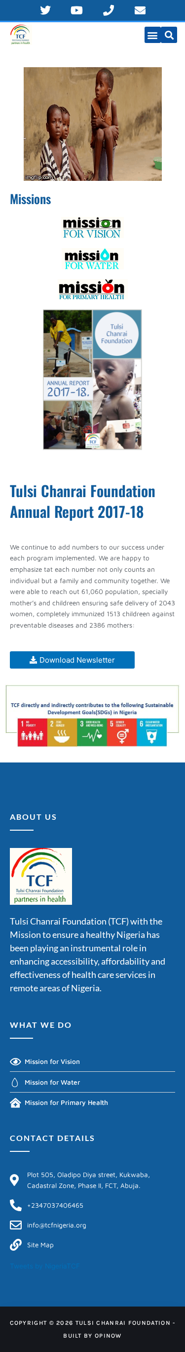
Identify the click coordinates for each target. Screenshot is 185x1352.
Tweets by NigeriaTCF (45, 1266)
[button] (153, 35)
